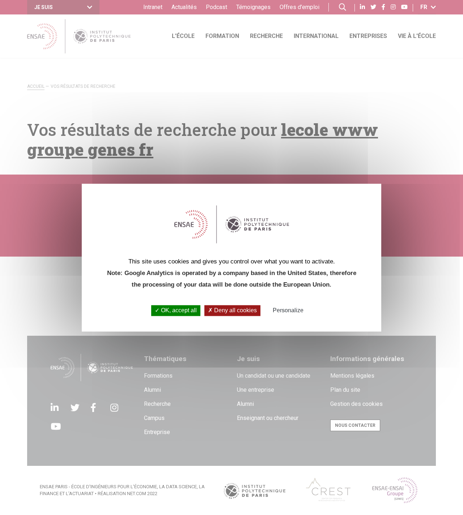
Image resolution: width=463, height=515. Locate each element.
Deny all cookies (235, 311)
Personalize (288, 311)
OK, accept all (178, 311)
